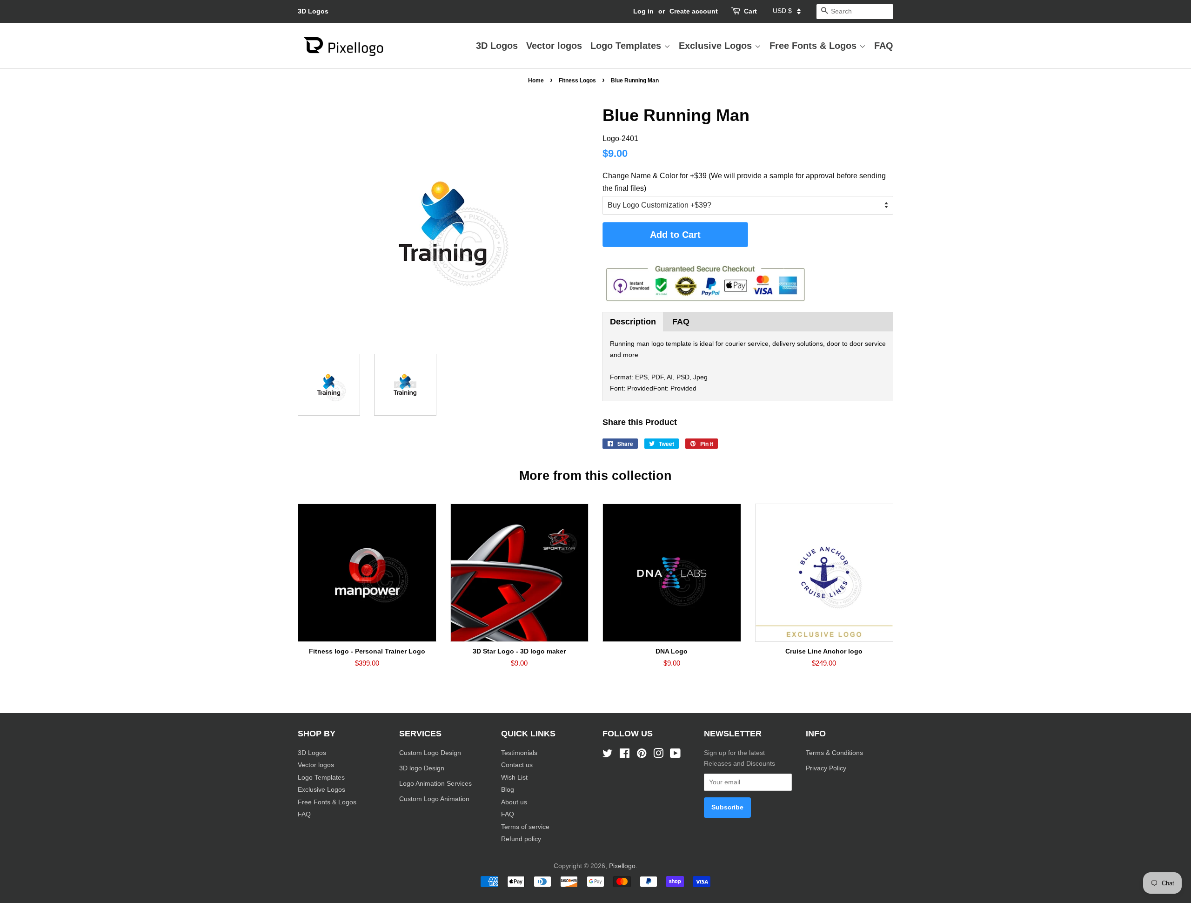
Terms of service (525, 826)
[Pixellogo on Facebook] (624, 755)
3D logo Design (421, 768)
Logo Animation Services (435, 783)
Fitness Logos (577, 80)
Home (536, 80)
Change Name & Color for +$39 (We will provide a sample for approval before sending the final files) (744, 182)
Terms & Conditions (834, 752)
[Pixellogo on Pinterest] (641, 755)
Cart (750, 11)
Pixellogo (622, 866)
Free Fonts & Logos (814, 45)
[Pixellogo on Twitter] (607, 755)
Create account (693, 11)
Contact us (517, 764)
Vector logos (554, 45)
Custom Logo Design (430, 752)
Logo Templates (627, 45)
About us (514, 802)
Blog (507, 789)
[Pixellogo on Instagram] (658, 755)
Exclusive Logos (717, 45)
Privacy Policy (827, 768)
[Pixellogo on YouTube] (675, 755)
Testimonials (519, 752)
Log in (643, 11)
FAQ (883, 45)
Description (633, 321)
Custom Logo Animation (434, 798)
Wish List (514, 777)
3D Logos (313, 11)
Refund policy (521, 839)
